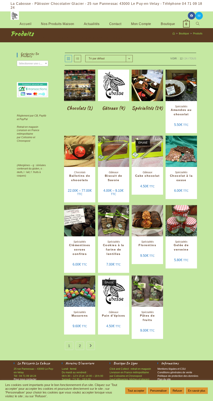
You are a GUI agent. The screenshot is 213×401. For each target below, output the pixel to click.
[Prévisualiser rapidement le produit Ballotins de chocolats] (93, 143)
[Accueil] (173, 33)
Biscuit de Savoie (113, 178)
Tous (192, 58)
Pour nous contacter (25, 379)
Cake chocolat (147, 175)
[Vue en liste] (77, 58)
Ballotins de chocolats (79, 178)
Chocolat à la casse (181, 178)
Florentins (147, 245)
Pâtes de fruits (147, 318)
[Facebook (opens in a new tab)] (191, 15)
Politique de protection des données (177, 376)
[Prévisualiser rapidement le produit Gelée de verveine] (195, 212)
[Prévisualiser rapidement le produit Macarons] (93, 283)
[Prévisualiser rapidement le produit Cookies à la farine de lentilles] (127, 212)
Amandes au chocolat (181, 112)
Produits (197, 33)
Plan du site (164, 379)
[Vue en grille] (68, 58)
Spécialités (181, 106)
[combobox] (32, 63)
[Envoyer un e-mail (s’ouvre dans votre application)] (199, 16)
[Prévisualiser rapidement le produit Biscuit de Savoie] (127, 143)
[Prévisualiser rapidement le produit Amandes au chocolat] (195, 77)
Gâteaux (113, 172)
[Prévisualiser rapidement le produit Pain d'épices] (127, 283)
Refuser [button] (177, 390)
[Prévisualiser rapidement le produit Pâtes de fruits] (161, 283)
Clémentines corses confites (79, 249)
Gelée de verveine (181, 247)
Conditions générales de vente (174, 372)
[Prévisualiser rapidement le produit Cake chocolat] (161, 143)
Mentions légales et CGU (171, 368)
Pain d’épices (113, 315)
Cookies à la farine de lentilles (113, 249)
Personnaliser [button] (158, 390)
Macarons (80, 315)
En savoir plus (196, 390)
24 (186, 58)
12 (181, 58)
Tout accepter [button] (136, 390)
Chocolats (79, 172)
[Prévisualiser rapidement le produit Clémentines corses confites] (93, 212)
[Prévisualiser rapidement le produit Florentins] (161, 212)
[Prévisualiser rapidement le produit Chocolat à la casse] (195, 143)
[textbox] (32, 63)
